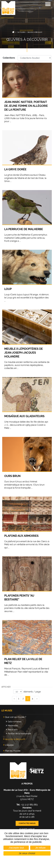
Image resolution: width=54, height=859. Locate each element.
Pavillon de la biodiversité (19, 733)
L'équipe (9, 745)
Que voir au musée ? (15, 717)
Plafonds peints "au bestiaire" (19, 597)
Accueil (13, 32)
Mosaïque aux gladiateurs (24, 416)
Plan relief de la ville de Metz (23, 661)
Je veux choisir (27, 853)
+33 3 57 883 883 (27, 804)
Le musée (21, 32)
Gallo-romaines (15, 721)
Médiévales (13, 725)
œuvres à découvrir (34, 32)
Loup (8, 289)
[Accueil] (8, 7)
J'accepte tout (16, 847)
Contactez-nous (27, 823)
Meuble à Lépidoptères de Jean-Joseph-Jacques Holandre (23, 352)
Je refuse (40, 847)
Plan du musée (12, 750)
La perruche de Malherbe (23, 229)
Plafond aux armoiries (21, 535)
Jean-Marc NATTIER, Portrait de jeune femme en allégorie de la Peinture (26, 105)
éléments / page (32, 691)
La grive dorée (15, 169)
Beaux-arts (13, 729)
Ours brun (12, 476)
